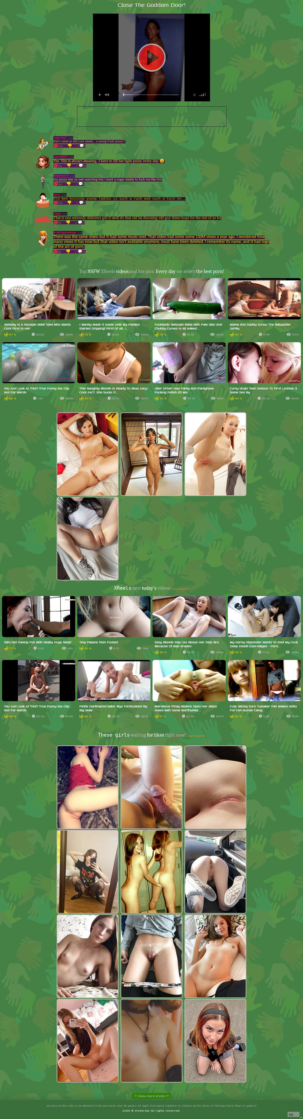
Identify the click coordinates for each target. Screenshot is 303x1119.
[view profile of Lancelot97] (42, 169)
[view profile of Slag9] (42, 226)
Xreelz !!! (151, 1096)
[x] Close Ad (293, 1114)
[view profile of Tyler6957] (42, 150)
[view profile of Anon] (42, 207)
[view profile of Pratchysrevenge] (42, 245)
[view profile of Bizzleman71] (42, 188)
